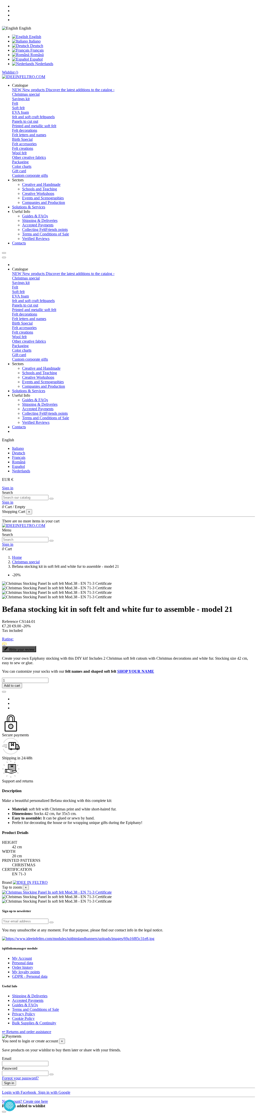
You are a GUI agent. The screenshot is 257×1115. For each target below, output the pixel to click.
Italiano (34, 41)
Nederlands (43, 64)
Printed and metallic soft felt (34, 126)
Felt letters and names (29, 135)
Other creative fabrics (29, 157)
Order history (22, 967)
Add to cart (12, 685)
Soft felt (18, 108)
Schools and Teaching (39, 189)
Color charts (21, 166)
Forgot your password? (20, 1078)
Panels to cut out (25, 121)
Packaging (20, 162)
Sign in (7, 488)
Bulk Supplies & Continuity (34, 1023)
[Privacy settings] (9, 1105)
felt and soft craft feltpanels (33, 117)
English (34, 37)
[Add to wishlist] (4, 691)
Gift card (19, 171)
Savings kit (21, 99)
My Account (22, 958)
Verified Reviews (35, 238)
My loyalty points (26, 972)
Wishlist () (10, 72)
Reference (10, 621)
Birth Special (22, 139)
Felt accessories (24, 144)
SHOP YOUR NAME (135, 671)
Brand (7, 882)
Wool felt (19, 153)
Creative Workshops (38, 193)
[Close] (4, 257)
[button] (20, 85)
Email (6, 1058)
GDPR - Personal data (29, 976)
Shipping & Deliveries (39, 220)
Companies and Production (43, 202)
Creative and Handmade (41, 184)
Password (9, 1068)
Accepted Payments (37, 225)
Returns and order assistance (26, 1032)
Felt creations (22, 148)
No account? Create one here (25, 1101)
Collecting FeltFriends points (45, 229)
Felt (15, 103)
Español (36, 59)
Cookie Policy (23, 1018)
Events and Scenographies (43, 198)
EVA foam (20, 112)
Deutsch (36, 46)
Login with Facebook (19, 1092)
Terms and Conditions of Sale (45, 234)
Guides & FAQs (35, 216)
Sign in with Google (53, 1092)
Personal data (22, 963)
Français (36, 50)
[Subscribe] (51, 922)
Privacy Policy (23, 1014)
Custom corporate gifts (30, 175)
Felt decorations (24, 130)
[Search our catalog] (51, 498)
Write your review (21, 649)
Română (36, 55)
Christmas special (26, 94)
